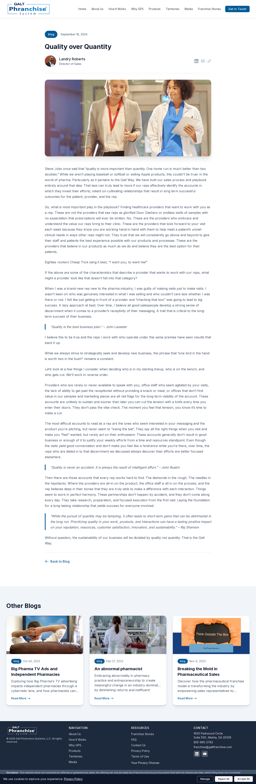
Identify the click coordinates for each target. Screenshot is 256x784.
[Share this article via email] (203, 61)
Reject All (223, 778)
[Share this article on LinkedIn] (196, 61)
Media (189, 9)
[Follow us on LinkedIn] (197, 754)
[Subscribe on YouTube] (205, 754)
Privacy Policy (140, 750)
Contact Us (138, 745)
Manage (205, 778)
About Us (97, 9)
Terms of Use (140, 756)
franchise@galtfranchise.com (213, 747)
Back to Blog (60, 561)
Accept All (243, 778)
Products (155, 9)
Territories (172, 9)
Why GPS (137, 9)
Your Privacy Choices (145, 762)
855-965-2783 (203, 742)
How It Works (117, 9)
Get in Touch (237, 9)
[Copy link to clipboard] (209, 61)
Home (82, 9)
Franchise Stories (209, 9)
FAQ (134, 739)
